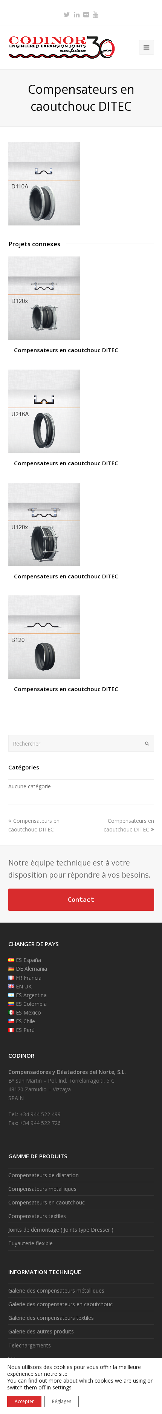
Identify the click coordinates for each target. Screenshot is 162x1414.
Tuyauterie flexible (30, 1243)
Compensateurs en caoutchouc (46, 1202)
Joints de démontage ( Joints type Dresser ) (60, 1229)
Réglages (61, 1401)
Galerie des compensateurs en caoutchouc (60, 1304)
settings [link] (62, 1387)
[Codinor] (61, 46)
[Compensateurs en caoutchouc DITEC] (44, 223)
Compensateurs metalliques (42, 1188)
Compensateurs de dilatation (43, 1175)
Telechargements (29, 1345)
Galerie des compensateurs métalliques (56, 1290)
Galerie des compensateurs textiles (51, 1317)
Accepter (24, 1401)
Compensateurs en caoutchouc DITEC (66, 350)
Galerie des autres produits (41, 1331)
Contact (81, 899)
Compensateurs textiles (37, 1216)
